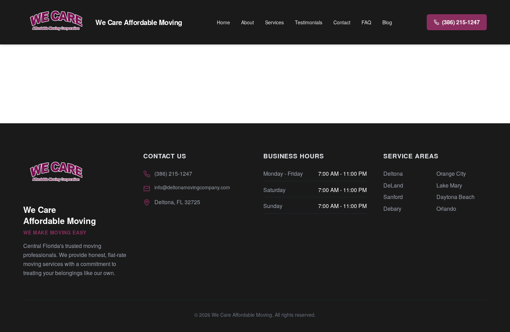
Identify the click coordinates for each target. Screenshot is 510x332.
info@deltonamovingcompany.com (192, 187)
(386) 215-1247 (173, 173)
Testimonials (308, 22)
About (247, 22)
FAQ (366, 22)
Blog (387, 22)
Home (223, 22)
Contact (341, 22)
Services (274, 22)
